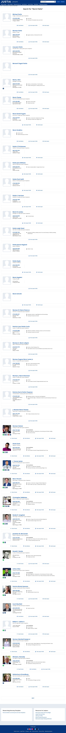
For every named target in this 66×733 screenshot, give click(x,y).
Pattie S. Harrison (18, 195)
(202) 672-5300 (16, 84)
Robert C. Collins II (18, 621)
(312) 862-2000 (16, 18)
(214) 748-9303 (16, 363)
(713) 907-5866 (16, 330)
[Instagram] (32, 729)
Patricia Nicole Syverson (20, 586)
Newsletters (36, 4)
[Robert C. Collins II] (7, 625)
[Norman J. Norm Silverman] (7, 379)
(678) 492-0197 (16, 167)
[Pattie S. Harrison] (7, 199)
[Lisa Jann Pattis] (7, 50)
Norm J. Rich (16, 80)
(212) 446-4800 (16, 101)
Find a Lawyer (3, 4)
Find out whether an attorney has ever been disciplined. (14, 712)
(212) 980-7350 (16, 232)
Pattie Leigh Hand (18, 228)
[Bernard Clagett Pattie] (7, 67)
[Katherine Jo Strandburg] (7, 677)
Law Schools (24, 4)
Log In (58, 1)
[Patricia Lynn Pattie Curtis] (7, 330)
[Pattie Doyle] (7, 264)
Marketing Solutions (43, 4)
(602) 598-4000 (16, 590)
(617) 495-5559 (16, 608)
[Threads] (33, 729)
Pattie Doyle (16, 261)
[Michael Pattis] (7, 17)
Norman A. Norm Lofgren (21, 343)
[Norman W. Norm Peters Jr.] (7, 313)
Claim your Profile (39, 715)
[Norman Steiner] (7, 429)
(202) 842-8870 (16, 216)
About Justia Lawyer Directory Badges (43, 712)
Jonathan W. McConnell (20, 534)
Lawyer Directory (6, 5)
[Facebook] (30, 729)
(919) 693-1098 (16, 199)
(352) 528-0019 (16, 117)
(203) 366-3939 (16, 501)
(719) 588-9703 (16, 183)
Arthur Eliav (16, 569)
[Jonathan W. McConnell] (7, 537)
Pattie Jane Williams (19, 163)
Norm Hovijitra (17, 130)
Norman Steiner (18, 426)
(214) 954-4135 (16, 347)
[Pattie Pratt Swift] (7, 182)
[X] (36, 729)
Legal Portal (22, 731)
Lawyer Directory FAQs (40, 714)
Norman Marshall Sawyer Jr (21, 639)
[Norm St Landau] (7, 215)
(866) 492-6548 (16, 34)
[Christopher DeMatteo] (7, 501)
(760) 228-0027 (16, 661)
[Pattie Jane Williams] (7, 166)
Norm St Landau (18, 212)
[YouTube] (29, 729)
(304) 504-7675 (16, 465)
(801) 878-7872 (16, 150)
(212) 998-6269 (16, 678)
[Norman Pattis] (7, 34)
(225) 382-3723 (16, 519)
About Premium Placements (41, 717)
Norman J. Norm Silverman (21, 376)
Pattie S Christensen (19, 146)
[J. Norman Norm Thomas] (7, 413)
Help (30, 731)
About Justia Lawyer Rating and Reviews (44, 718)
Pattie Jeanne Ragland (20, 244)
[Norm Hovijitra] (7, 133)
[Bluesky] (35, 729)
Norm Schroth (17, 294)
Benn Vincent (17, 479)
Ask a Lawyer (10, 4)
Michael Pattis (17, 14)
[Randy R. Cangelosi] (7, 518)
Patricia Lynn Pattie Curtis (21, 326)
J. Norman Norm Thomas (20, 409)
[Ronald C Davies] (7, 554)
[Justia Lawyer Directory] (6, 2)
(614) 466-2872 (16, 265)
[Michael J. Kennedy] (7, 660)
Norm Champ (17, 97)
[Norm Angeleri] (7, 280)
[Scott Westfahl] (7, 607)
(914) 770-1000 (16, 430)
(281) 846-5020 (16, 447)
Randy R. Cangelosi (19, 515)
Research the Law (17, 4)
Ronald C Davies (18, 551)
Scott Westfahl (17, 604)
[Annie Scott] (7, 447)
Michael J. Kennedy (19, 657)
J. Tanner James (18, 461)
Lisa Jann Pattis (18, 47)
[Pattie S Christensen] (7, 150)
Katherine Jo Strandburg (20, 674)
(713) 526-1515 (16, 379)
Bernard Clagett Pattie (20, 63)
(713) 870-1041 (16, 396)
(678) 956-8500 (16, 643)
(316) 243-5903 (16, 537)
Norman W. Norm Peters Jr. (21, 310)
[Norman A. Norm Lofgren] (7, 346)
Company (27, 731)
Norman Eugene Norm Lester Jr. (23, 359)
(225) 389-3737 (16, 482)
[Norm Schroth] (7, 297)
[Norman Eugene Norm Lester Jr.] (7, 362)
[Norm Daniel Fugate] (7, 117)
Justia (1, 5)
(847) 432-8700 (16, 51)
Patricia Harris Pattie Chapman (23, 392)
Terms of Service (35, 731)
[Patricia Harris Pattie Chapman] (7, 395)
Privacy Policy (41, 731)
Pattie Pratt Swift (18, 179)
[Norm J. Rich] (7, 83)
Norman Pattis (17, 30)
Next (33, 698)
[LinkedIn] (27, 729)
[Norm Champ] (7, 100)
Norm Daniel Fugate (19, 114)
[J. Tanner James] (7, 464)
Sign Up (62, 1)
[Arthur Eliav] (7, 572)
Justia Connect (16, 731)
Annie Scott (16, 443)
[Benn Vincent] (7, 482)
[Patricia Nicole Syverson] (7, 590)
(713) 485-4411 (16, 314)
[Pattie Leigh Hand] (7, 231)
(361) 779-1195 (16, 413)
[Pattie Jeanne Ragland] (7, 248)
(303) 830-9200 (16, 248)
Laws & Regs (30, 4)
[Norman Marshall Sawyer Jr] (7, 642)
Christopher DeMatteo (20, 497)
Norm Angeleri (17, 277)
